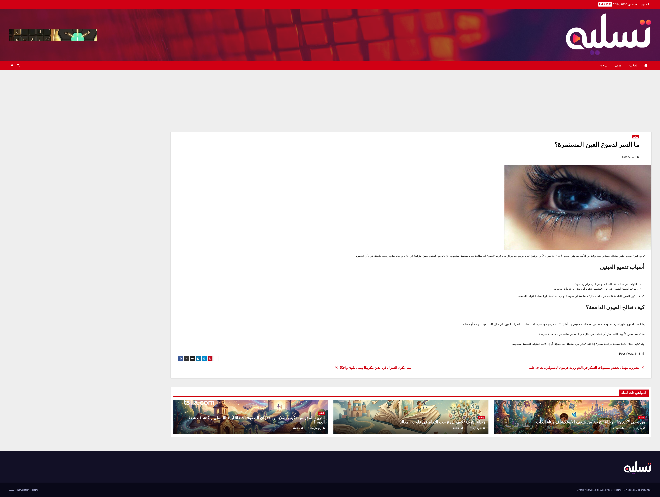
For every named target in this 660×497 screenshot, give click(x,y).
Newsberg (628, 489)
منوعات (604, 65)
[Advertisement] (330, 96)
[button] (18, 65)
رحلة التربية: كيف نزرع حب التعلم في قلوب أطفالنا (442, 421)
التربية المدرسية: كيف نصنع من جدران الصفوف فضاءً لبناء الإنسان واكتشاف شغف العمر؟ (255, 419)
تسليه (11, 489)
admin (617, 428)
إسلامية (633, 65)
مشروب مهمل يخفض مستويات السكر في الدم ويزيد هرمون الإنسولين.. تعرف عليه (584, 368)
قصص (618, 65)
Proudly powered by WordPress (595, 489)
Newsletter (23, 489)
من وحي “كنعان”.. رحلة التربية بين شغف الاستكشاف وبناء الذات (590, 421)
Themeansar (644, 489)
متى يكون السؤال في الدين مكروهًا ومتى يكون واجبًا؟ (375, 368)
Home (35, 489)
